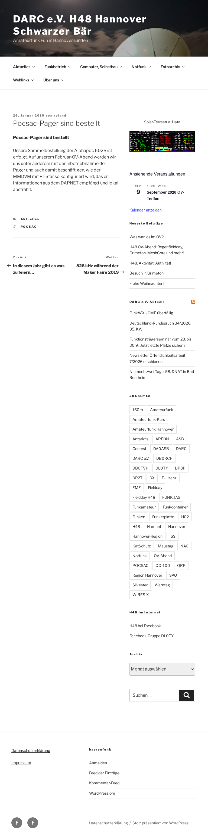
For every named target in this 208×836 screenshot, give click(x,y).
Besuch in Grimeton (146, 273)
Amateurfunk (161, 409)
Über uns (51, 80)
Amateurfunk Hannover (153, 429)
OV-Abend (163, 555)
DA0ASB (161, 448)
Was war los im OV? (146, 236)
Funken (138, 516)
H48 (136, 526)
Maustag (165, 546)
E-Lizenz (169, 477)
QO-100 (162, 565)
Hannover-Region (147, 536)
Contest (139, 448)
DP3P (180, 468)
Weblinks (21, 80)
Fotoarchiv (170, 66)
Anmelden (98, 763)
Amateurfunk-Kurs (148, 419)
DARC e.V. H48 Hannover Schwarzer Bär (80, 25)
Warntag (162, 585)
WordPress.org (102, 793)
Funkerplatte (163, 516)
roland (60, 115)
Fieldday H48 (143, 497)
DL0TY (161, 468)
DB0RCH (164, 458)
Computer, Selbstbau (99, 66)
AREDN (162, 439)
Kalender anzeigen (145, 210)
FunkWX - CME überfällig (151, 312)
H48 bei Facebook (145, 625)
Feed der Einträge (104, 773)
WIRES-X (140, 594)
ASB (180, 439)
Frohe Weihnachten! (146, 283)
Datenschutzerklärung (30, 750)
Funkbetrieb (55, 66)
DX (152, 477)
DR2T (137, 477)
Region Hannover (147, 575)
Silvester (140, 585)
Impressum (21, 762)
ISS (173, 536)
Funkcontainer (175, 507)
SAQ (173, 575)
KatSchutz (141, 546)
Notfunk (139, 66)
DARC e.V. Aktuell (146, 302)
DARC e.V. (140, 458)
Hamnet (154, 526)
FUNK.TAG (171, 497)
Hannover (176, 526)
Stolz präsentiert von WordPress (160, 823)
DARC (181, 448)
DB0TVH (140, 468)
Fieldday (155, 487)
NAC (184, 546)
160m (137, 409)
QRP (181, 565)
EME (136, 487)
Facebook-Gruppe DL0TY (151, 635)
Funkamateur (144, 507)
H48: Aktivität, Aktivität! (150, 263)
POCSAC (29, 227)
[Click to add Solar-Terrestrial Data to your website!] (162, 150)
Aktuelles (21, 66)
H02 (185, 516)
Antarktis (140, 439)
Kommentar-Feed (104, 783)
